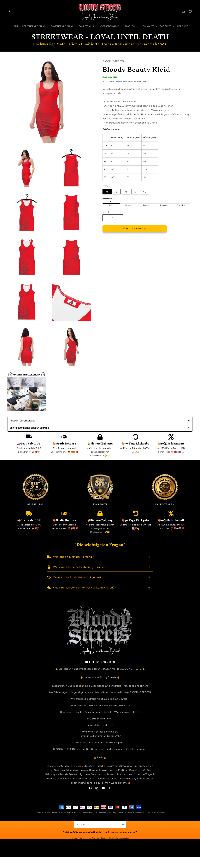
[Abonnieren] (123, 824)
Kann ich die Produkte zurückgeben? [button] (77, 577)
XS (107, 191)
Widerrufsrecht (88, 813)
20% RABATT (100, 504)
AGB (121, 813)
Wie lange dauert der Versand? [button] (73, 556)
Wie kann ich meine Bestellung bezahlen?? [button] (80, 567)
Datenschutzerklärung (107, 813)
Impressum (139, 813)
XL (144, 191)
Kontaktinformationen (156, 813)
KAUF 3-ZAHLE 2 (164, 504)
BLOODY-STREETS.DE (51, 813)
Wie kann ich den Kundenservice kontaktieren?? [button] (84, 587)
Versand (118, 82)
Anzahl (105, 212)
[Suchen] (10, 11)
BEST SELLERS (35, 504)
